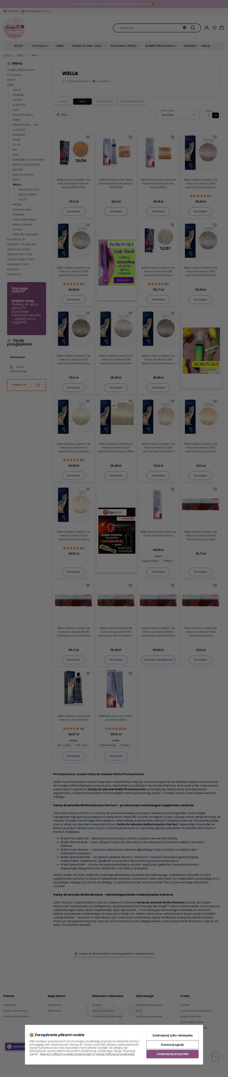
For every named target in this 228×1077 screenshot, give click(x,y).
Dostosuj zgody (172, 1045)
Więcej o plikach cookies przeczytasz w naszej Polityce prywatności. (87, 1054)
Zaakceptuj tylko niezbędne (172, 1035)
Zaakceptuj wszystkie (172, 1054)
